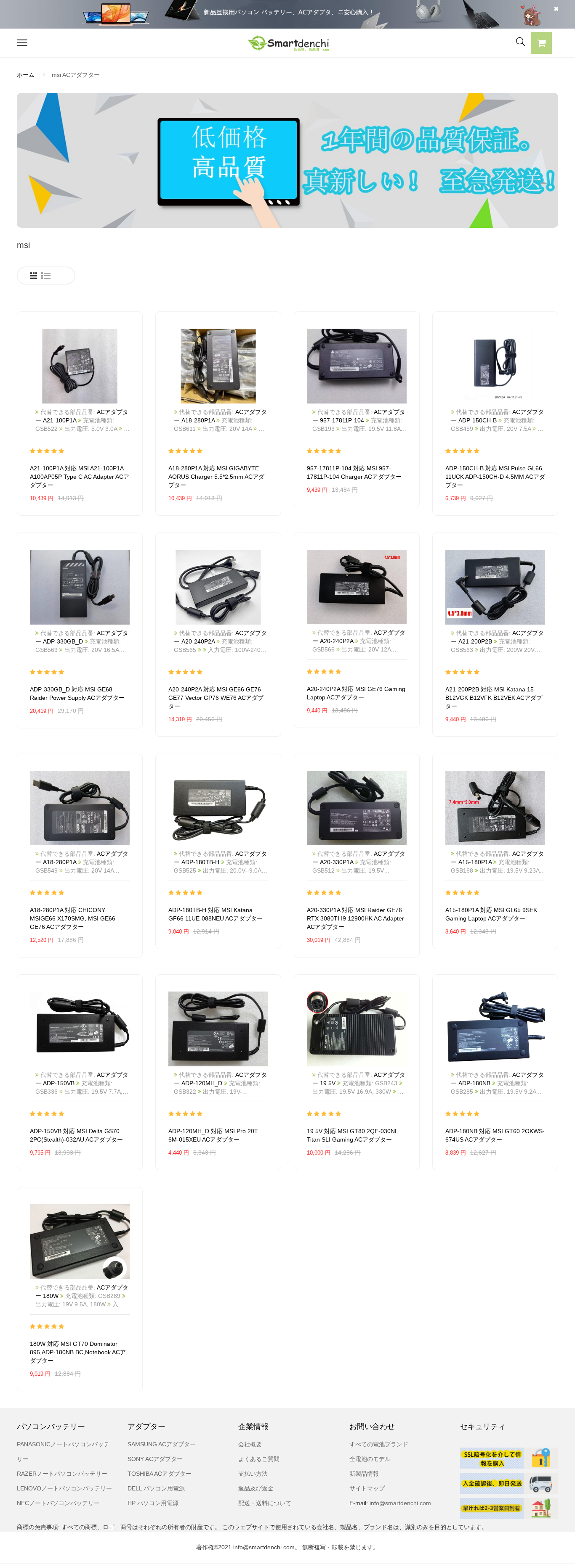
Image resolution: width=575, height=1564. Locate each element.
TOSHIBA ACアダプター (160, 1473)
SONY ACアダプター (155, 1459)
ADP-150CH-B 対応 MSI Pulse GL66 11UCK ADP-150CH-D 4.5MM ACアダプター (495, 476)
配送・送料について (264, 1503)
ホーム (26, 74)
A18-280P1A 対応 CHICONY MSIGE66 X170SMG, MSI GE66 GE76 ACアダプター (72, 918)
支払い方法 (253, 1473)
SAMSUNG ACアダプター (162, 1444)
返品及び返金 (256, 1488)
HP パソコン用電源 (153, 1503)
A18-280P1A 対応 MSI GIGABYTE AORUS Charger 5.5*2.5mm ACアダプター (216, 476)
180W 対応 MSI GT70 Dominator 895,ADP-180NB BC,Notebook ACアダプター (78, 1352)
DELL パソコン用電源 (156, 1488)
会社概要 (250, 1444)
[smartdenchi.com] (287, 43)
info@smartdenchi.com (399, 1503)
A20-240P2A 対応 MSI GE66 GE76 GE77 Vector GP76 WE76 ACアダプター (216, 697)
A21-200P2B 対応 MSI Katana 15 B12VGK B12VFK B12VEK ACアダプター (493, 697)
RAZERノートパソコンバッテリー (62, 1473)
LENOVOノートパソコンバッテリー (64, 1488)
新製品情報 (364, 1473)
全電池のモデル (370, 1459)
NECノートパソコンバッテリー (58, 1503)
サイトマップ (367, 1488)
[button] (541, 44)
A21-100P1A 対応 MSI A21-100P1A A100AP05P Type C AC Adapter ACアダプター (79, 476)
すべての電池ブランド (378, 1444)
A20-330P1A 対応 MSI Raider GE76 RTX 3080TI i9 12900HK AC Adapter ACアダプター (355, 918)
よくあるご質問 (259, 1459)
